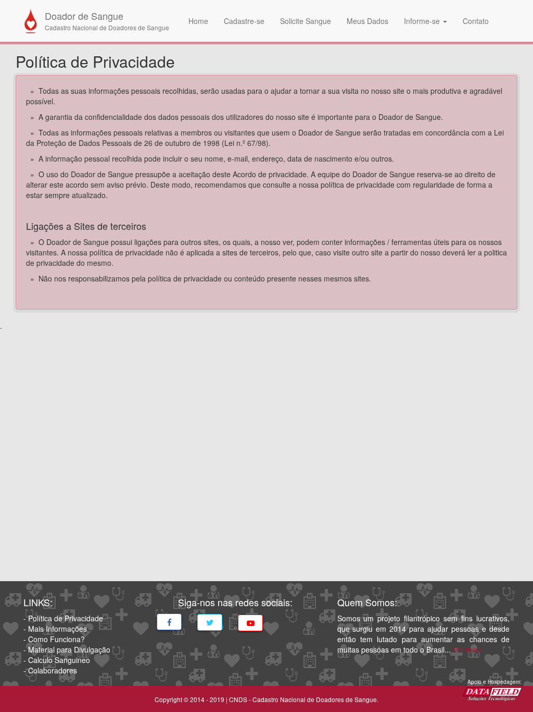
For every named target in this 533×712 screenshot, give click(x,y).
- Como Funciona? (54, 639)
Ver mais (467, 649)
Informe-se (423, 21)
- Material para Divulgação (66, 649)
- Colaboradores (50, 670)
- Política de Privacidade (63, 618)
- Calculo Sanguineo (56, 660)
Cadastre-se (244, 21)
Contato (476, 21)
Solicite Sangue (305, 21)
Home (198, 21)
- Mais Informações (55, 628)
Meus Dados (367, 21)
